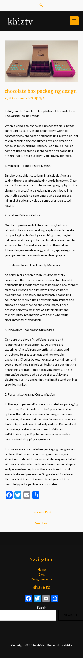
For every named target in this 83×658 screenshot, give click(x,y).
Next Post (42, 523)
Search (41, 607)
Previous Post (42, 512)
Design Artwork (41, 579)
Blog (42, 574)
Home (42, 569)
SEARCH (70, 615)
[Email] (46, 599)
